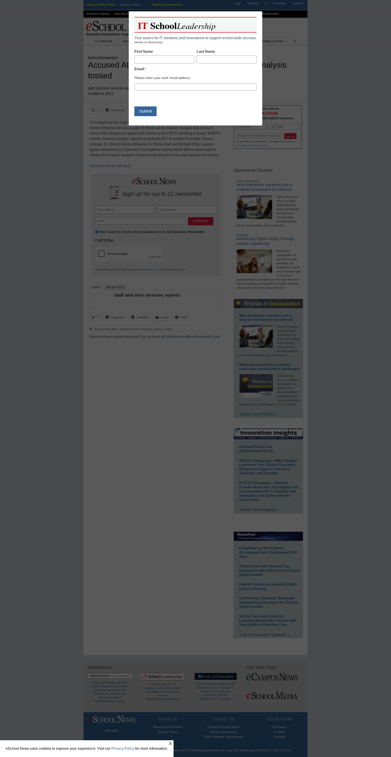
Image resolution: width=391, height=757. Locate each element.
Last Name (206, 51)
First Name (143, 51)
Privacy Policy (122, 748)
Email (140, 69)
